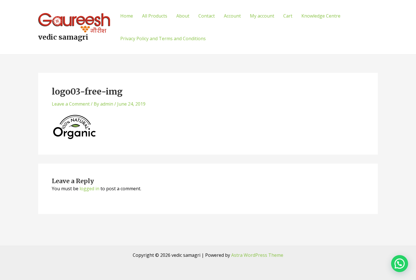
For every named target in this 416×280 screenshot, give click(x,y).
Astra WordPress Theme (257, 255)
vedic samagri (63, 37)
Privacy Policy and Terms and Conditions (163, 38)
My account (262, 16)
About (182, 16)
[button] (399, 263)
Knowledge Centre (320, 16)
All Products (154, 16)
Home (126, 16)
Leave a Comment (71, 104)
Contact (206, 16)
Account (232, 16)
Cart (287, 16)
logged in (89, 188)
